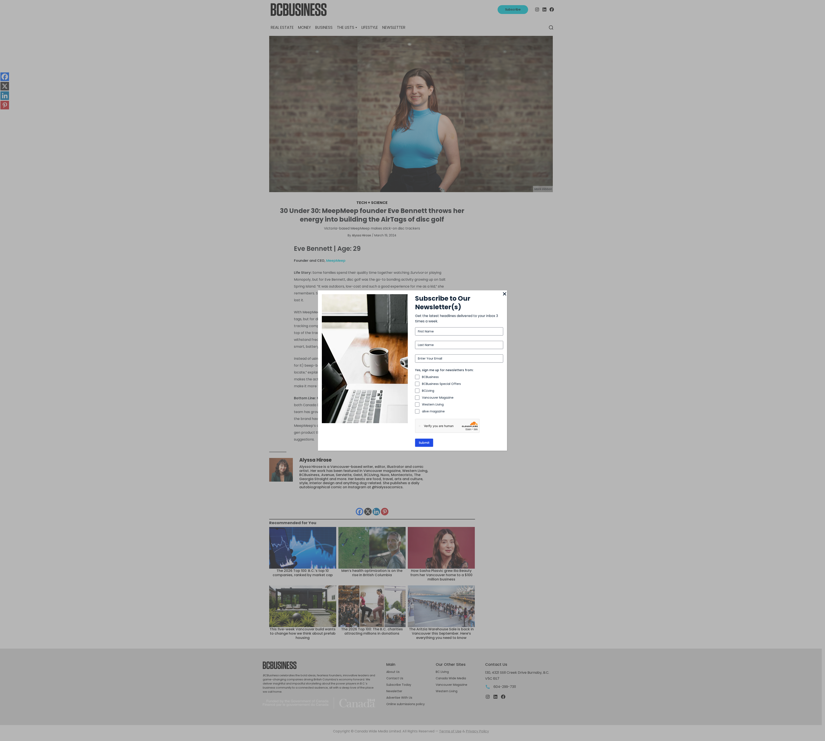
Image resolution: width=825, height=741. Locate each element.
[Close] (504, 294)
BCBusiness (430, 377)
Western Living (433, 404)
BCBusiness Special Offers (441, 384)
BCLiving (428, 391)
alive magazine (433, 411)
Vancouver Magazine (438, 397)
